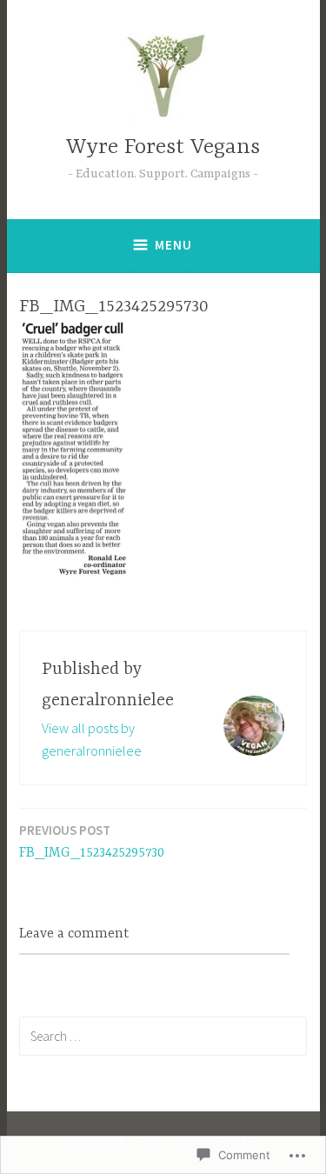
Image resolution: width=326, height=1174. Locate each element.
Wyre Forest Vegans (163, 147)
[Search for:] (163, 1035)
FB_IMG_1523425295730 (91, 841)
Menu (173, 245)
